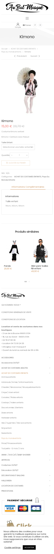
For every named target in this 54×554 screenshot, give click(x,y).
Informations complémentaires (28, 186)
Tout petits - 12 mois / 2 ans (12, 448)
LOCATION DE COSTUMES (12, 486)
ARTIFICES (5, 460)
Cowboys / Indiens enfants (12, 402)
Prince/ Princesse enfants (11, 443)
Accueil (4, 49)
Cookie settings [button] (12, 547)
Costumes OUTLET (9, 465)
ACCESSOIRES (7, 357)
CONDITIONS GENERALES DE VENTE (16, 312)
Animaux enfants (8, 377)
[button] (25, 281)
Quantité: (5, 155)
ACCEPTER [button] (29, 547)
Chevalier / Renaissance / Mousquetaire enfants (21, 387)
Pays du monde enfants (11, 52)
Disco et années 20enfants (12, 407)
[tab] (28, 187)
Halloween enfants (9, 418)
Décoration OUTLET (9, 470)
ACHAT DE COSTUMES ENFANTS (23, 49)
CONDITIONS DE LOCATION (13, 319)
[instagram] (40, 25)
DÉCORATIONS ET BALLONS (12, 475)
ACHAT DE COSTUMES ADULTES (14, 368)
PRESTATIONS (7, 491)
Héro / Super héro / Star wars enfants (16, 423)
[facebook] (35, 25)
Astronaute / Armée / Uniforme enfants (17, 382)
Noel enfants (6, 433)
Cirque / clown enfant (10, 392)
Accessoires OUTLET (10, 363)
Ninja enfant (6, 428)
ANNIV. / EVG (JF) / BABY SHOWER (15, 455)
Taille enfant (6, 142)
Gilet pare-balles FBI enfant (39, 267)
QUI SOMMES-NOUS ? (11, 305)
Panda (7, 266)
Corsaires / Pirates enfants (12, 397)
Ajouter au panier (17, 163)
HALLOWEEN (6, 480)
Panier (28, 25)
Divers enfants (7, 413)
